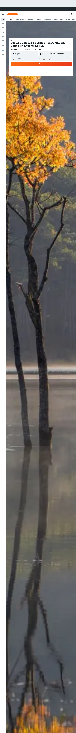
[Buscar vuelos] (3, 19)
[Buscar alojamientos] (3, 23)
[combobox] (39, 49)
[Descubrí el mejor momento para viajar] (3, 40)
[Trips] (3, 45)
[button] (74, 9)
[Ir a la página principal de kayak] (12, 14)
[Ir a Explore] (3, 32)
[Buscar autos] (3, 27)
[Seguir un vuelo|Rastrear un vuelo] (3, 36)
